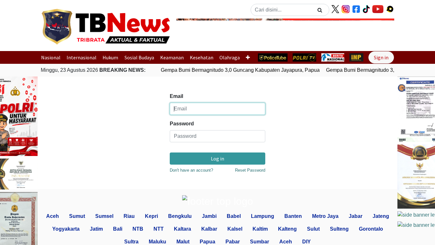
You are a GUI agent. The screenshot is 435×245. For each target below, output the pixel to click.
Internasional (81, 57)
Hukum (110, 57)
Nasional (51, 57)
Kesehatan (201, 57)
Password (182, 123)
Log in (217, 158)
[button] (192, 33)
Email (176, 96)
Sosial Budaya (139, 57)
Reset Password (250, 170)
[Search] (320, 10)
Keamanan (172, 57)
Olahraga (229, 57)
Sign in (381, 57)
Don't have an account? (191, 170)
